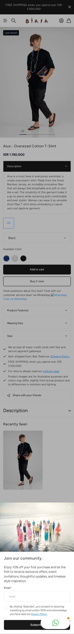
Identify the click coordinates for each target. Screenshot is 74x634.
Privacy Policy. (39, 614)
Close (69, 507)
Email (7, 587)
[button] (55, 622)
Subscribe (36, 625)
